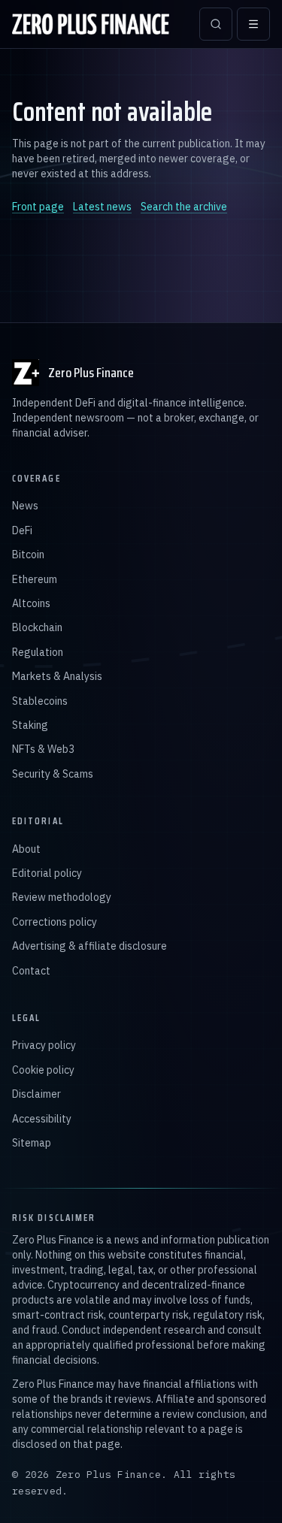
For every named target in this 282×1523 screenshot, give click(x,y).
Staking (30, 725)
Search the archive (184, 206)
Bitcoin (28, 554)
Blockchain (37, 627)
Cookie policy (43, 1070)
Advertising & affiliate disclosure (89, 946)
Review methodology (61, 897)
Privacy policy (44, 1045)
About (26, 849)
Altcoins (31, 603)
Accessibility (41, 1119)
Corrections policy (54, 922)
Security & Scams (52, 774)
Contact (31, 971)
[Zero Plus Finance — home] (90, 24)
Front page (38, 206)
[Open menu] (253, 24)
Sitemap (31, 1143)
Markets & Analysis (57, 676)
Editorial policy (47, 873)
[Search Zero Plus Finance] (215, 24)
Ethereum (34, 579)
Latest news (102, 206)
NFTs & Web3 (43, 749)
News (25, 505)
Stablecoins (40, 701)
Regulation (37, 652)
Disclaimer (36, 1094)
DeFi (22, 530)
